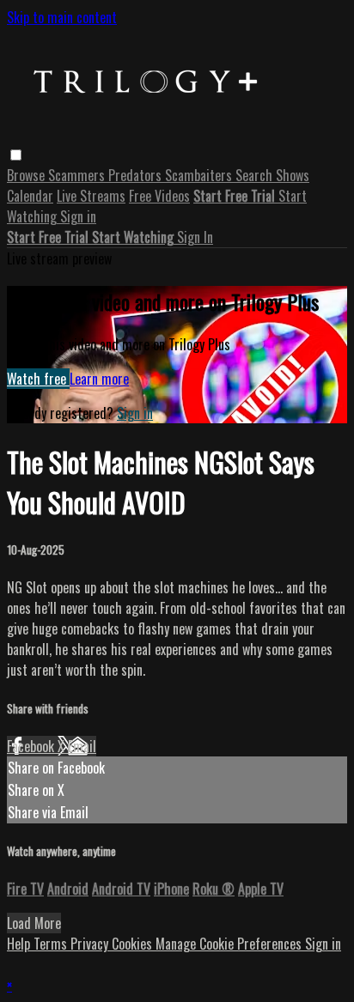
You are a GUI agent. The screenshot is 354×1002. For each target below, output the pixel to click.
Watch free (38, 378)
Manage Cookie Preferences (230, 943)
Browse (27, 175)
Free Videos (159, 195)
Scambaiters (200, 175)
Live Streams (91, 195)
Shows (292, 175)
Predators (136, 175)
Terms (52, 943)
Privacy (91, 943)
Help (20, 943)
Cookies (134, 943)
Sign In (195, 237)
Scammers (78, 175)
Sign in (78, 216)
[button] (15, 155)
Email (82, 746)
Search (255, 175)
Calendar (30, 195)
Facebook (32, 746)
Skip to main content (62, 17)
